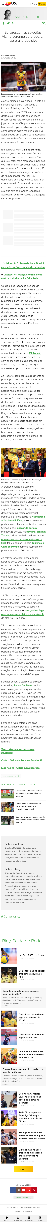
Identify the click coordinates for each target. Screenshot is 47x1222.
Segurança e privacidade (23, 1211)
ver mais (21, 1169)
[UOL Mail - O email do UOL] (31, 3)
